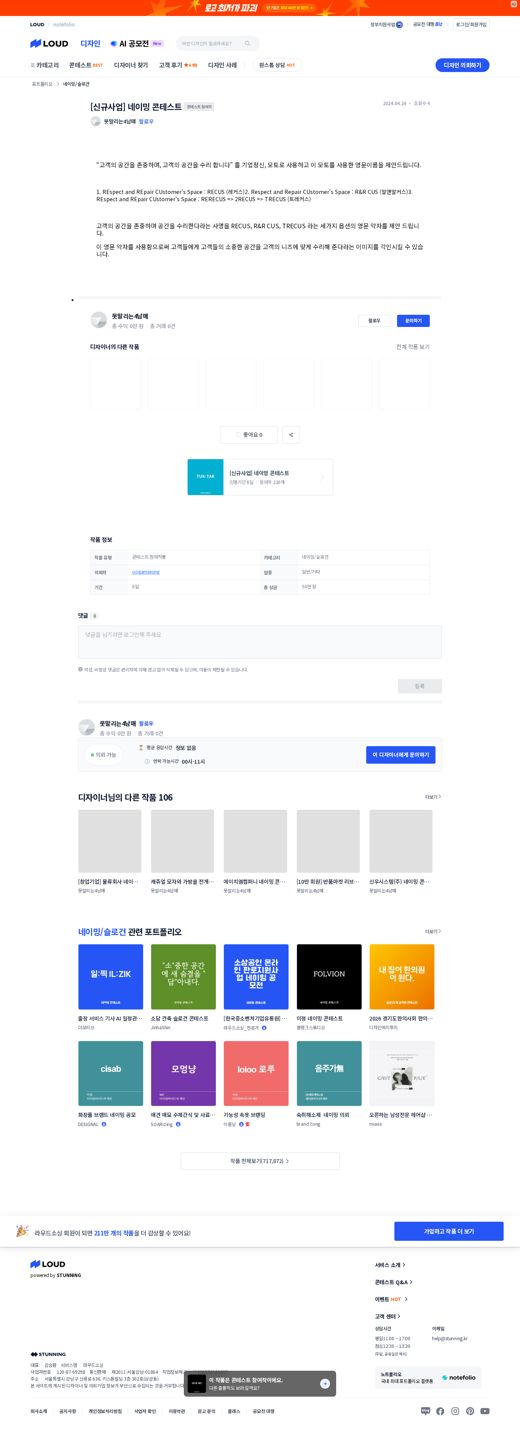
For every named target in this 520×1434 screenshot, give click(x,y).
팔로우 (146, 121)
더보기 (431, 796)
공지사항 (67, 1411)
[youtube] (485, 1411)
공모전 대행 (263, 1411)
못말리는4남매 (130, 315)
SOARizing (162, 1124)
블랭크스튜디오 (311, 1027)
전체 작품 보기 (413, 347)
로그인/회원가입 (471, 24)
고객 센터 (385, 1316)
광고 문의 (206, 1411)
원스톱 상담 (277, 65)
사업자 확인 (145, 1411)
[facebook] (440, 1411)
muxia (375, 1123)
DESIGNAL (88, 1124)
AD (514, 4)
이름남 (229, 1124)
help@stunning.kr (449, 1338)
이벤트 (388, 1299)
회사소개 (38, 1411)
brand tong (309, 1123)
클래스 (234, 1411)
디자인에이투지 (383, 1027)
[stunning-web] (47, 1354)
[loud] (37, 24)
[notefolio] (64, 24)
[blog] (425, 1411)
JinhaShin (161, 1027)
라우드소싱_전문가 (241, 1027)
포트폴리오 (42, 83)
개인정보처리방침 (105, 1411)
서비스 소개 (388, 1265)
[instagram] (455, 1411)
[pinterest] (470, 1411)
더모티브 (86, 1027)
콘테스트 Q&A (391, 1282)
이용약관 (177, 1411)
